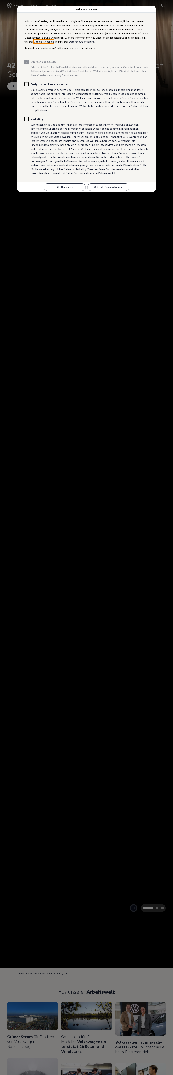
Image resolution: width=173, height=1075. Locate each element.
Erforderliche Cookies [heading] (44, 61)
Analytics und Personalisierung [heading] (49, 84)
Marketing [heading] (37, 119)
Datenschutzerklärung (81, 41)
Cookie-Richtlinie (44, 41)
